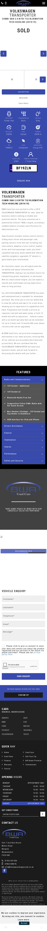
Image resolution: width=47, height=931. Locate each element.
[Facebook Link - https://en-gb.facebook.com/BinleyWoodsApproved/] (4, 871)
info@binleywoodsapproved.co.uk (19, 867)
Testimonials (30, 765)
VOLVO (26, 734)
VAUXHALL (28, 730)
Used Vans (8, 756)
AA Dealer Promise (33, 761)
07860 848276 (10, 864)
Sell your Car (31, 756)
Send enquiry (23, 676)
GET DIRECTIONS (10, 810)
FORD (4, 726)
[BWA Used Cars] (23, 3)
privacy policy (33, 881)
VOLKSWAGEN (7, 734)
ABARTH (5, 718)
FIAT (25, 722)
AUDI (26, 718)
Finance (7, 761)
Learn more (23, 920)
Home (6, 752)
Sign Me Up (23, 695)
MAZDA (27, 726)
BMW (4, 722)
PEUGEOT (6, 730)
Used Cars (29, 752)
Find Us (7, 769)
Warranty (8, 765)
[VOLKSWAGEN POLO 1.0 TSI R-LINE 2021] (23, 544)
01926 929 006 (10, 861)
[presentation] (3, 558)
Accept (24, 923)
